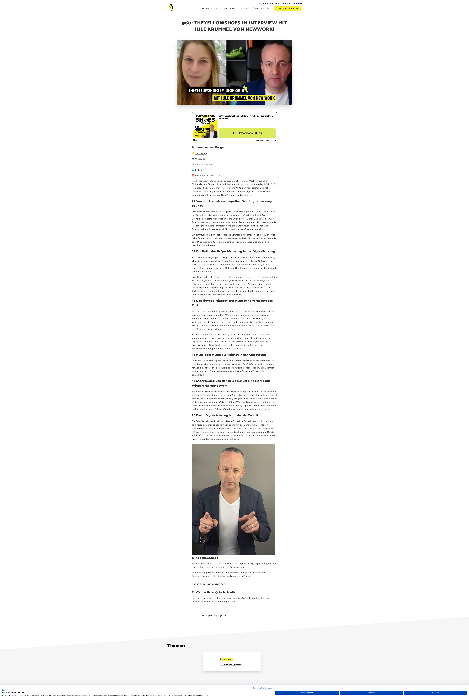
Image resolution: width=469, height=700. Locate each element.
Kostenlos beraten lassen (208, 175)
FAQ (269, 8)
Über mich (258, 8)
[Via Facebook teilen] (216, 616)
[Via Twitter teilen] (220, 616)
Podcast (245, 8)
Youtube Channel (204, 164)
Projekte (207, 8)
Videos (234, 8)
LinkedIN (199, 169)
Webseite (200, 158)
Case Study (221, 8)
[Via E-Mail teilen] (224, 616)
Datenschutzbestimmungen (262, 688)
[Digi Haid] (171, 7)
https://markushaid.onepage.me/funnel (231, 576)
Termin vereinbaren (287, 8)
